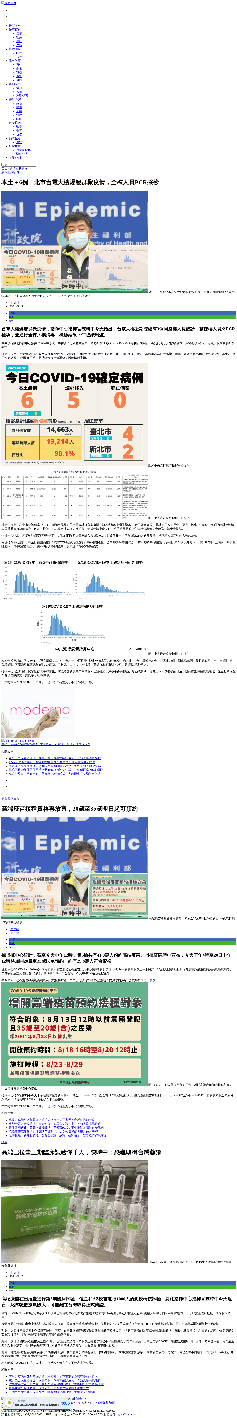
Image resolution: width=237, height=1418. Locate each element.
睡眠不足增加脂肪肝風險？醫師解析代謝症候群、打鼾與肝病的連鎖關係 (56, 769)
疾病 (19, 33)
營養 (19, 72)
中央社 (14, 302)
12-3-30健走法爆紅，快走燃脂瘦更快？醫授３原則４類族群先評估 (52, 762)
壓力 (19, 107)
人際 (19, 111)
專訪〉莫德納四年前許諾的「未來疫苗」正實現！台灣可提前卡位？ (53, 1119)
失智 (19, 45)
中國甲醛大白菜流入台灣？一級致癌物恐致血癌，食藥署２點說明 (52, 1392)
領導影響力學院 (106, 1402)
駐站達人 (22, 153)
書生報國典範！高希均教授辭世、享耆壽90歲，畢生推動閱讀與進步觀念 (56, 1127)
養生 (19, 64)
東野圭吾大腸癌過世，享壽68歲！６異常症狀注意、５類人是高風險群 (55, 758)
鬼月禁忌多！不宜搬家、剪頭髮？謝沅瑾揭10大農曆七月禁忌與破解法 (55, 773)
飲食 (19, 68)
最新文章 (15, 25)
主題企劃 (15, 157)
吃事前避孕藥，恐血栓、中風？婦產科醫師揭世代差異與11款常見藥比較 (56, 1384)
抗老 (19, 134)
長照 (19, 41)
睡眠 (19, 118)
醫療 (19, 37)
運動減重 (15, 84)
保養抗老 (15, 122)
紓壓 (19, 115)
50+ (91, 1402)
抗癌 (19, 56)
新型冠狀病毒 (18, 168)
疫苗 (4, 1142)
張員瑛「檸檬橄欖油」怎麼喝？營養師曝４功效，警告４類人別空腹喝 (55, 766)
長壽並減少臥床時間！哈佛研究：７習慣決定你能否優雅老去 (49, 1388)
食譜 (19, 80)
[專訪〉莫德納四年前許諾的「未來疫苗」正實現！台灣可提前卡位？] (118, 713)
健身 (19, 87)
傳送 (12, 316)
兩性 (19, 103)
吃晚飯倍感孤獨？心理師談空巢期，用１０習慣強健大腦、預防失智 (53, 1131)
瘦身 (19, 91)
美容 (19, 130)
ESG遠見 (81, 1402)
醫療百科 (15, 29)
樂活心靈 (15, 99)
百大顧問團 (23, 150)
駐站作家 (15, 146)
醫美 (19, 126)
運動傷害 (22, 95)
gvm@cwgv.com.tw (130, 1414)
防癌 (19, 53)
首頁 (4, 168)
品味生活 (15, 138)
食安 (19, 76)
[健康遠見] (8, 3)
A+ (11, 320)
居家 (19, 142)
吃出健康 (15, 60)
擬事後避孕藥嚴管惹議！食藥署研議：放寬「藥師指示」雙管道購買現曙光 (58, 1135)
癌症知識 (15, 49)
